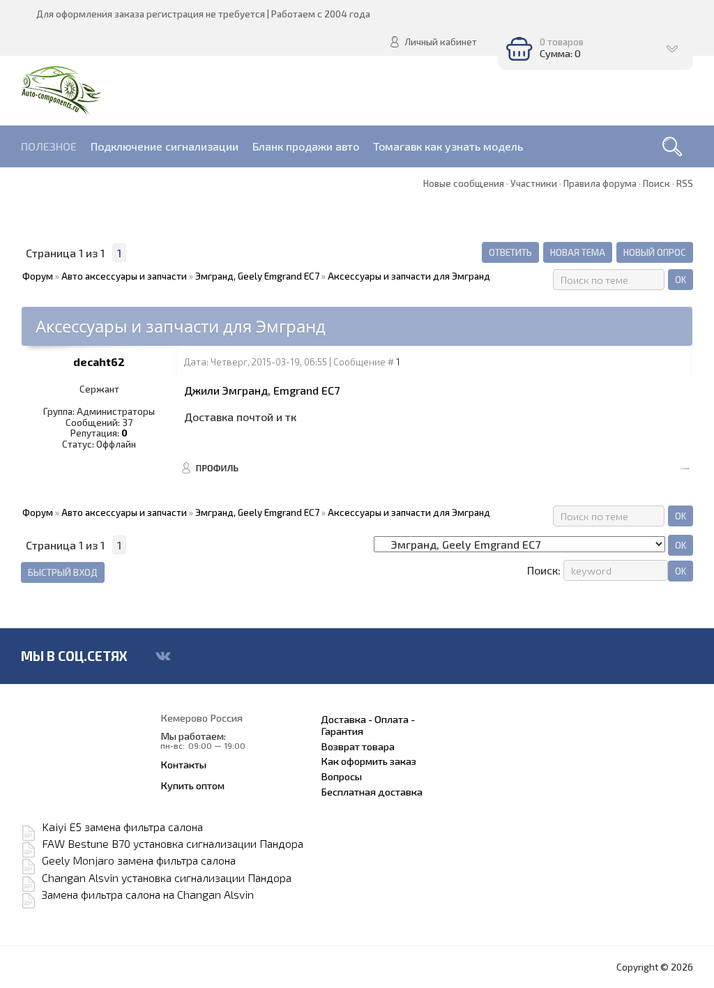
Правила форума (600, 183)
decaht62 (99, 361)
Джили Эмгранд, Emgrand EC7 (262, 390)
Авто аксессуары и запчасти (124, 276)
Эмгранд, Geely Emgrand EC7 (257, 276)
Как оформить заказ (368, 760)
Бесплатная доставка (372, 791)
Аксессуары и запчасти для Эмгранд (409, 276)
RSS (684, 183)
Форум (37, 276)
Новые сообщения (463, 183)
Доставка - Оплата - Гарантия (368, 725)
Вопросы (341, 776)
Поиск (656, 183)
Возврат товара (358, 746)
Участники (533, 183)
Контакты (183, 764)
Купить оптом (192, 785)
